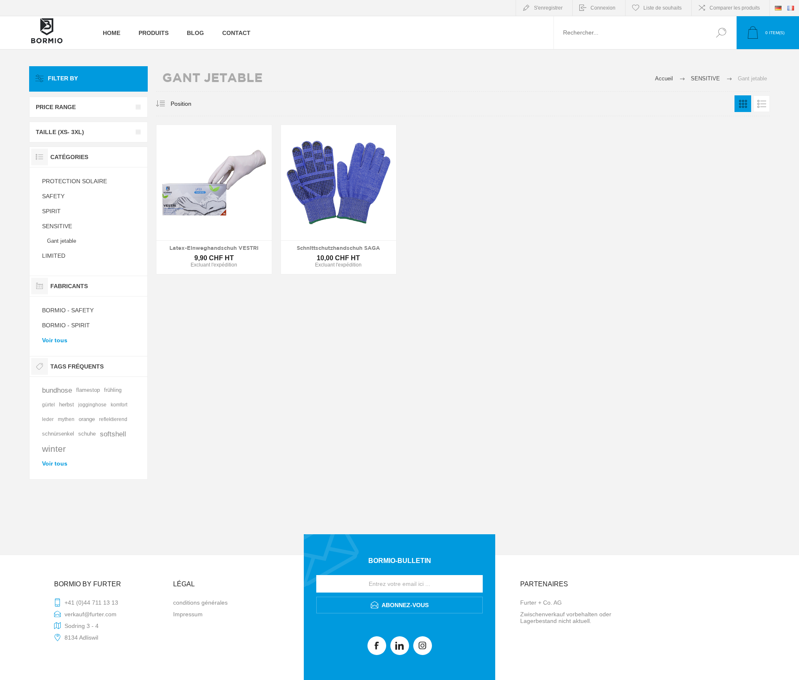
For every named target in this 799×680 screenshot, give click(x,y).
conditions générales (200, 602)
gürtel (48, 405)
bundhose (57, 390)
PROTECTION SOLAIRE (74, 181)
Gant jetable (61, 241)
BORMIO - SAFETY (68, 310)
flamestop (88, 390)
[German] (778, 8)
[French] (790, 8)
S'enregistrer (548, 8)
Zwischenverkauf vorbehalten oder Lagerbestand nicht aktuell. (565, 617)
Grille (742, 103)
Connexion (603, 8)
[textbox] (629, 32)
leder (48, 419)
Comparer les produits (735, 8)
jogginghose (92, 405)
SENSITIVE (57, 226)
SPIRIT (51, 211)
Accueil (664, 78)
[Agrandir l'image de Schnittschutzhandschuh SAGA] (338, 199)
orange (87, 419)
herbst (66, 405)
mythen (66, 419)
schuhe (87, 434)
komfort (119, 405)
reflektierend (113, 419)
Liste (761, 103)
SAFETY (53, 196)
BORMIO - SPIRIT (66, 325)
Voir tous (54, 340)
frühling (113, 390)
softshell (113, 434)
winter (54, 448)
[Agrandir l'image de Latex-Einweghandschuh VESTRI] (214, 199)
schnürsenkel (58, 434)
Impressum (188, 614)
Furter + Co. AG (541, 602)
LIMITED (53, 255)
